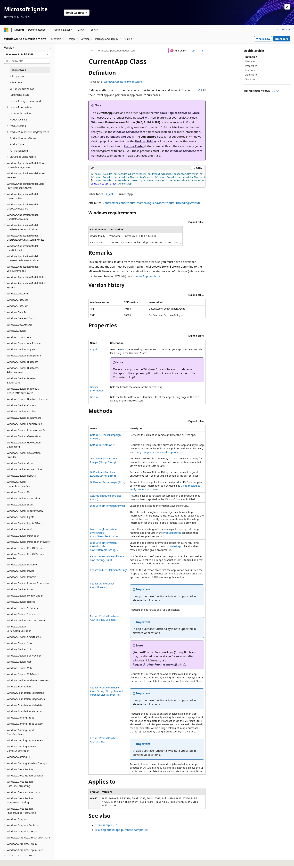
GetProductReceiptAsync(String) (108, 482)
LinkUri (94, 397)
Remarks (250, 61)
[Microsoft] (6, 30)
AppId (93, 349)
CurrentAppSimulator (146, 276)
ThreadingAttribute (188, 203)
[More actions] (203, 50)
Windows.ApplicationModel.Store (116, 50)
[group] (147, 179)
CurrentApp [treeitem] (19, 70)
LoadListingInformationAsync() (107, 505)
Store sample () (104, 825)
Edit (203, 89)
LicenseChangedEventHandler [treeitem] (27, 101)
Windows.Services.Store (129, 132)
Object (109, 194)
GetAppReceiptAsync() (102, 445)
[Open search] (277, 30)
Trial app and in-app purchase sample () (120, 830)
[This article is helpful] (274, 91)
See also (250, 79)
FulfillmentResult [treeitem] (19, 94)
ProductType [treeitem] (17, 144)
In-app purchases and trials (115, 136)
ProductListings (172, 532)
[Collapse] (50, 47)
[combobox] (27, 54)
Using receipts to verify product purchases (158, 452)
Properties (251, 65)
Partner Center (134, 146)
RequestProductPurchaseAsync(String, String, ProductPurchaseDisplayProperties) (106, 691)
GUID (123, 349)
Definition (251, 56)
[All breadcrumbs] (91, 50)
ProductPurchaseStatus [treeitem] (23, 138)
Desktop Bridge (145, 141)
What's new (263, 38)
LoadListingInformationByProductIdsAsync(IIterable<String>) (104, 546)
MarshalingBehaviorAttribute (155, 203)
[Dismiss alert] (287, 7)
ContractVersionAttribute (119, 203)
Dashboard (281, 38)
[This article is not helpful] (278, 91)
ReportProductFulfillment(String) (108, 570)
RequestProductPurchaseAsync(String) (159, 664)
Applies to (251, 74)
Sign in (286, 29)
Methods (250, 70)
